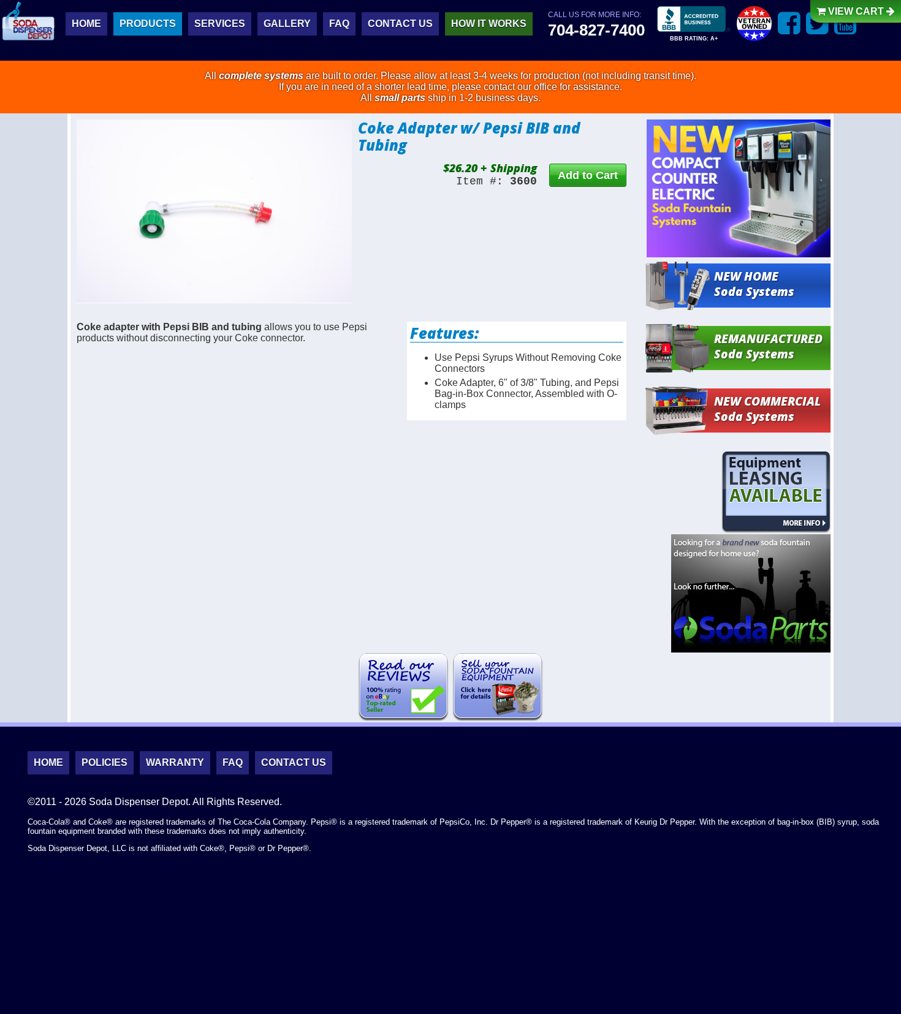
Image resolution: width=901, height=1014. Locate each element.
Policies (104, 762)
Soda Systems (754, 284)
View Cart (856, 11)
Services (219, 23)
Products (148, 23)
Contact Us (400, 23)
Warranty (175, 762)
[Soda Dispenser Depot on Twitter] (817, 23)
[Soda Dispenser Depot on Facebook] (789, 23)
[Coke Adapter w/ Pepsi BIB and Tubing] (214, 211)
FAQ (339, 23)
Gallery (287, 23)
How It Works (489, 23)
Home (86, 23)
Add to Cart (588, 175)
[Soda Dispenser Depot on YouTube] (845, 23)
